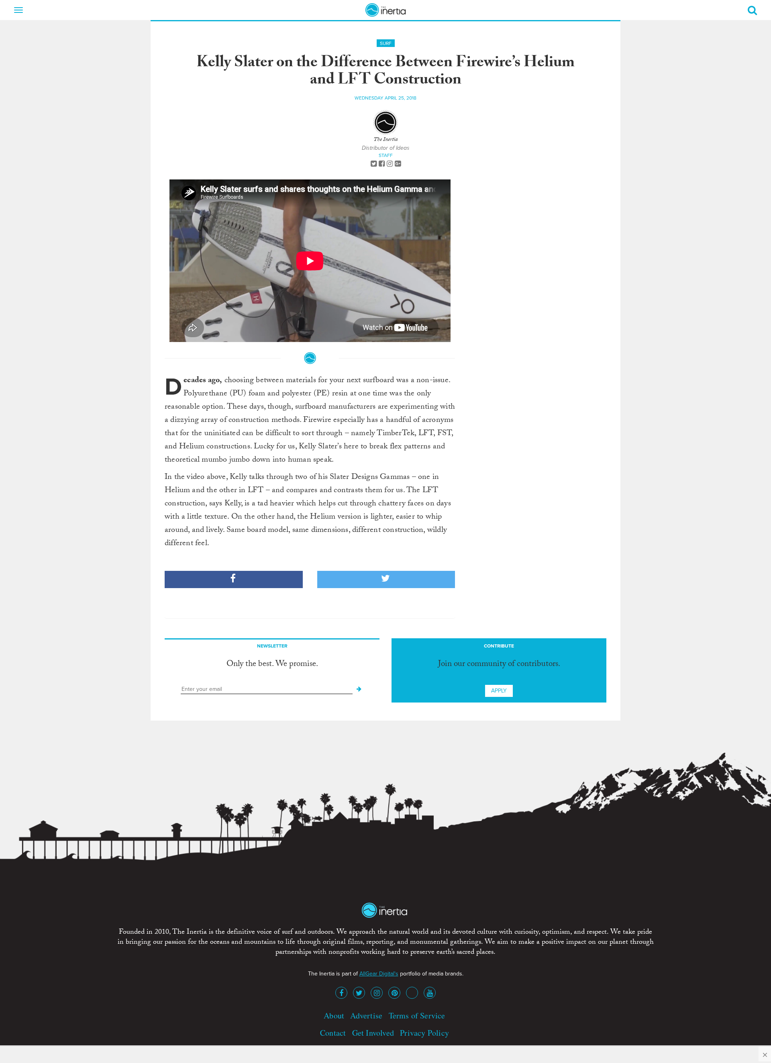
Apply (499, 690)
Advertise (366, 1015)
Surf (386, 43)
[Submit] (359, 689)
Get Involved (373, 1032)
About (334, 1015)
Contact (333, 1032)
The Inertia (385, 140)
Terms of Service (417, 1015)
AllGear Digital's (378, 973)
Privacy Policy (424, 1032)
